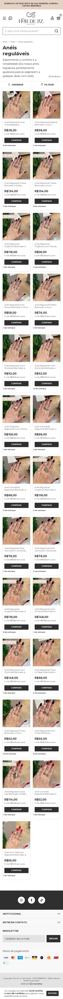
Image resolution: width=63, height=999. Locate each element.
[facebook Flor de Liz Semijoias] (31, 900)
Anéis (12, 42)
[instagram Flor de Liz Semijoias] (21, 900)
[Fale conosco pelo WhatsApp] (10, 19)
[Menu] (5, 18)
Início (5, 42)
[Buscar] (56, 31)
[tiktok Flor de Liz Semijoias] (41, 900)
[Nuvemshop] (32, 984)
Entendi (52, 993)
